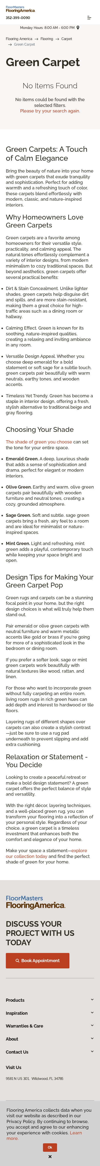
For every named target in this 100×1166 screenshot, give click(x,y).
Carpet (66, 39)
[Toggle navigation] (89, 17)
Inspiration (17, 1013)
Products (15, 1000)
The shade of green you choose (39, 441)
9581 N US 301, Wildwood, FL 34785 (34, 1079)
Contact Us (17, 1052)
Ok (50, 1147)
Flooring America (19, 39)
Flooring (47, 39)
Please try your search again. (50, 110)
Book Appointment (40, 960)
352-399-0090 (18, 18)
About (12, 1039)
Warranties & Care (24, 1025)
